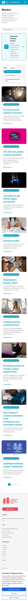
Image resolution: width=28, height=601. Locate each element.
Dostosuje (14, 593)
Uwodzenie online (11, 241)
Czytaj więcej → (7, 123)
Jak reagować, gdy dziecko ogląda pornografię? (11, 199)
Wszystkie (12, 67)
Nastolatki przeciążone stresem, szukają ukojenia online (13, 369)
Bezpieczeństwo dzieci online (12, 71)
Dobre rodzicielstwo (10, 75)
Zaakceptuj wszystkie (14, 589)
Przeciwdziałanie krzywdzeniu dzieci (12, 80)
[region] (14, 586)
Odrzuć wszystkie (14, 597)
